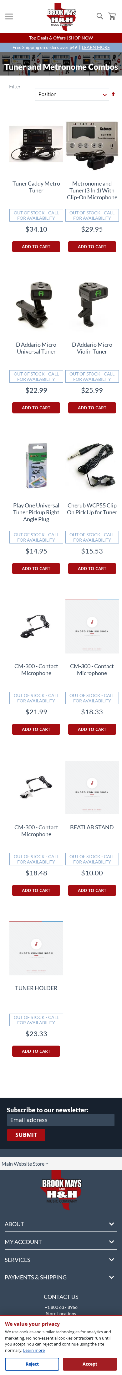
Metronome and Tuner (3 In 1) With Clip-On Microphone (92, 190)
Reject (32, 1364)
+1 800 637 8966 (61, 1307)
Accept (90, 1364)
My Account (23, 1241)
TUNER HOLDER (36, 987)
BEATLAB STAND (92, 827)
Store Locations (61, 1313)
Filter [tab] (14, 86)
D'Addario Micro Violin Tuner (92, 348)
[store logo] (61, 17)
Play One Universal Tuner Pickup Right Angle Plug (36, 512)
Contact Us (61, 1296)
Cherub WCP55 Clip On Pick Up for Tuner (92, 509)
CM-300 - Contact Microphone (36, 669)
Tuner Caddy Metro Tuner (36, 187)
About (14, 1223)
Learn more (34, 1350)
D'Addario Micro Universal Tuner (36, 348)
